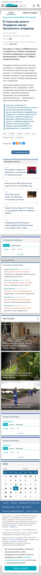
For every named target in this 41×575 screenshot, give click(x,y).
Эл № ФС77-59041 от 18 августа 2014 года (19, 538)
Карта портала (27, 507)
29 (30, 476)
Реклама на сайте (9, 507)
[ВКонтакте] (14, 143)
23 (6, 492)
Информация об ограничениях (29, 503)
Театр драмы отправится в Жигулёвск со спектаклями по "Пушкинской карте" (15, 172)
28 (25, 476)
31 (11, 496)
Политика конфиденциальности (13, 511)
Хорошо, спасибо (20, 568)
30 (6, 496)
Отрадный (19, 137)
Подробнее (13, 527)
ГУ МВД (11, 134)
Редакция (14, 503)
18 (16, 488)
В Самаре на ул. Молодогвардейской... (18, 291)
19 (21, 488)
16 (6, 488)
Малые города (9, 137)
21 (30, 488)
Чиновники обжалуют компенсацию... (18, 299)
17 (11, 488)
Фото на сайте (8, 318)
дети (34, 134)
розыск (27, 134)
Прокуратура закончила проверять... (17, 272)
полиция (19, 134)
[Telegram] (20, 143)
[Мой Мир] (23, 143)
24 (11, 492)
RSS (18, 507)
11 (16, 484)
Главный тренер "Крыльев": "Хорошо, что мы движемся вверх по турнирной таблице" (19, 210)
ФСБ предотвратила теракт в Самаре (18, 282)
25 (11, 476)
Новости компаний (32, 511)
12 (21, 484)
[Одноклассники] (17, 143)
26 (16, 476)
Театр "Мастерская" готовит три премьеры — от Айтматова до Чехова (14, 196)
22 (35, 488)
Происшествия (7, 17)
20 (25, 488)
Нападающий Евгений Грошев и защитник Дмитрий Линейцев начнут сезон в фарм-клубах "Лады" (19, 225)
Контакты (6, 503)
